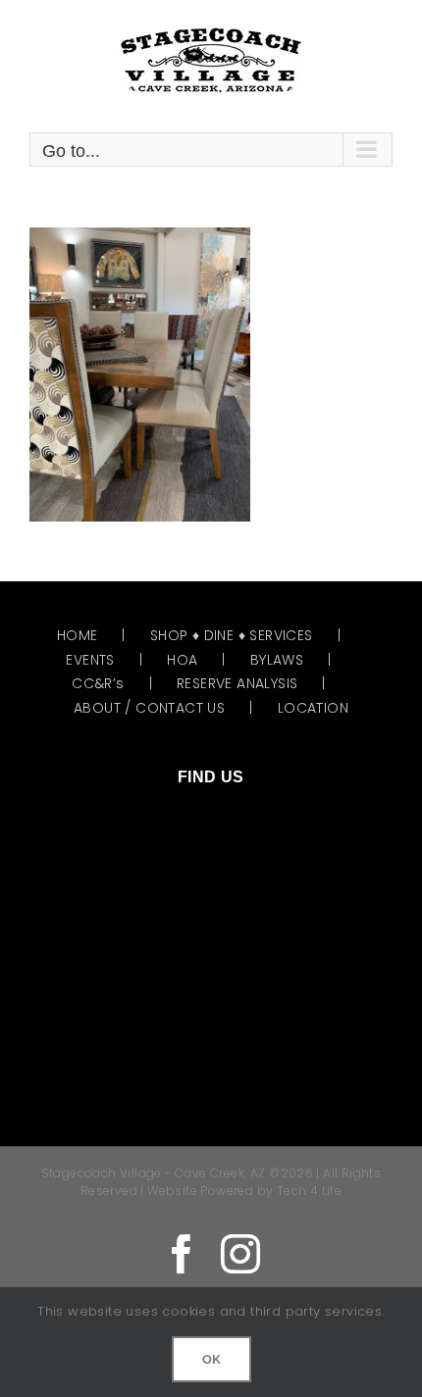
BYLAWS (276, 660)
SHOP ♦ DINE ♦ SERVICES (231, 635)
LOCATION (313, 708)
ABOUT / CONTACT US (149, 708)
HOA (182, 660)
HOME (77, 635)
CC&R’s (98, 683)
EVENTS (90, 660)
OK (211, 1359)
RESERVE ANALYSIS (237, 683)
